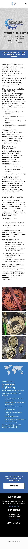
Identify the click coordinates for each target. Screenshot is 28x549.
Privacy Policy (14, 519)
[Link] (11, 528)
